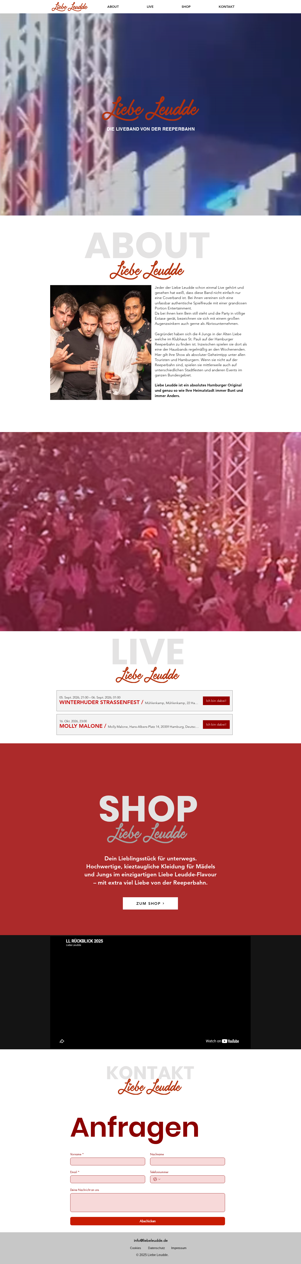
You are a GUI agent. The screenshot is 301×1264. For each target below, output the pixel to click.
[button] (99, 702)
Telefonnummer (159, 1172)
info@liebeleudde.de (151, 1240)
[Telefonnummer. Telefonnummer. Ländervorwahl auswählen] (157, 1179)
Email (74, 1172)
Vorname (77, 1154)
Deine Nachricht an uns (84, 1190)
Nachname (157, 1154)
